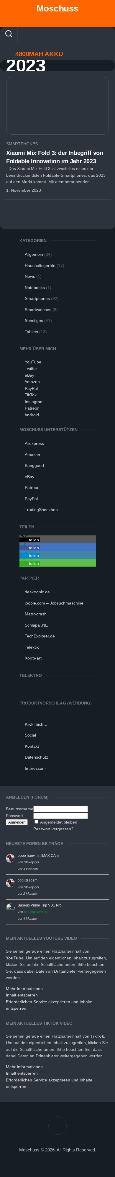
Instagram (34, 401)
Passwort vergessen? (53, 829)
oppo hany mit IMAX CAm (38, 856)
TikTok (31, 395)
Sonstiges (34, 320)
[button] (29, 539)
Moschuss (58, 8)
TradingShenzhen (41, 509)
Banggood (34, 465)
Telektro (32, 647)
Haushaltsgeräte (40, 265)
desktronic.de (37, 592)
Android (31, 415)
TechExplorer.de (40, 636)
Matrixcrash (36, 614)
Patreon (32, 408)
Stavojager (31, 862)
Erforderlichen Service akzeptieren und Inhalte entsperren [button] (49, 1005)
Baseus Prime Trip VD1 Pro (40, 905)
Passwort (14, 815)
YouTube (33, 362)
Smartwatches (38, 309)
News (30, 276)
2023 (25, 65)
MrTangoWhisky (35, 912)
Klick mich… (36, 724)
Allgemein (34, 254)
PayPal (31, 388)
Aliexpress (34, 443)
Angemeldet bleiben (58, 822)
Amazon (32, 381)
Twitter (31, 368)
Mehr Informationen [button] (24, 988)
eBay (29, 375)
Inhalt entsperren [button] (22, 995)
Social (30, 735)
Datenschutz (36, 757)
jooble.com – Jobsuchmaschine (54, 603)
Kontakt (32, 746)
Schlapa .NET (37, 625)
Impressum (35, 768)
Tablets (31, 331)
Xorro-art (33, 658)
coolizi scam (27, 880)
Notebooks (35, 287)
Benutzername (19, 809)
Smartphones (22, 143)
